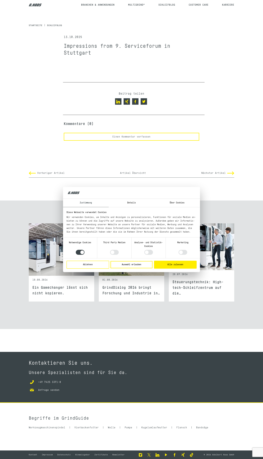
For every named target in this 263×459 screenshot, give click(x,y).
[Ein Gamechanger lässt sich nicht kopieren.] (61, 249)
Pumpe (128, 427)
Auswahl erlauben (131, 264)
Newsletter (118, 455)
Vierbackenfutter (86, 427)
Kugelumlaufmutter (154, 427)
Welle (112, 427)
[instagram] (140, 455)
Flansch (181, 427)
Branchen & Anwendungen (98, 5)
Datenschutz (64, 455)
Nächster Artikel (214, 173)
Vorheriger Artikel (50, 173)
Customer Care (199, 5)
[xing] (183, 455)
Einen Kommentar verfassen (131, 137)
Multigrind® (136, 5)
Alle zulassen (175, 264)
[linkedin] (157, 455)
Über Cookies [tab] (177, 203)
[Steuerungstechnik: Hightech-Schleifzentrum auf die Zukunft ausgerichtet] (201, 249)
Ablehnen (88, 264)
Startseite (35, 25)
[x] (149, 455)
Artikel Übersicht (133, 173)
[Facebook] (174, 455)
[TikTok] (191, 455)
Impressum (47, 455)
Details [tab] (131, 203)
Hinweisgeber (82, 455)
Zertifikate (101, 455)
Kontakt (33, 455)
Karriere (228, 5)
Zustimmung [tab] (86, 203)
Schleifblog (166, 5)
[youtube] (166, 455)
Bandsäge (202, 427)
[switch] (114, 252)
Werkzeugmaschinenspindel (47, 427)
